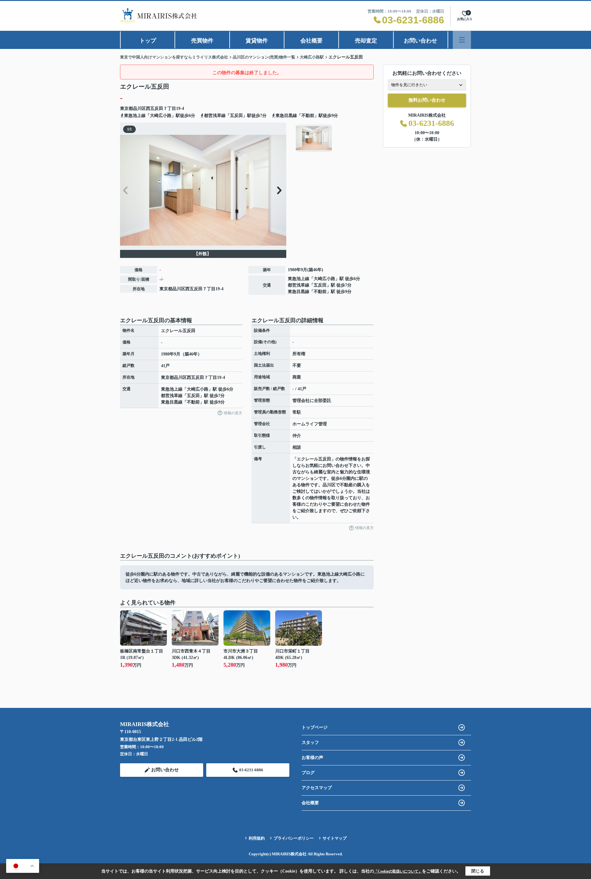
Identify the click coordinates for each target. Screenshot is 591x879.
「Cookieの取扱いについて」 (398, 871)
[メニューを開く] (462, 40)
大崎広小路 (324, 278)
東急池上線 (298, 278)
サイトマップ (335, 838)
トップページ (315, 727)
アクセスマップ (317, 787)
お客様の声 (312, 757)
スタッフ (310, 742)
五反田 (320, 285)
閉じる (477, 871)
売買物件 (202, 41)
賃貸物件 (257, 41)
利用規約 (257, 838)
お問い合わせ (420, 41)
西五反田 (154, 108)
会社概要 (311, 41)
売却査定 (366, 41)
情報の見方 (233, 413)
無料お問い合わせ (426, 100)
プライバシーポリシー (294, 838)
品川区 (139, 108)
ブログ (308, 772)
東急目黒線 (298, 291)
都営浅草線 (298, 285)
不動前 (320, 291)
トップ (147, 41)
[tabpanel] (334, 138)
